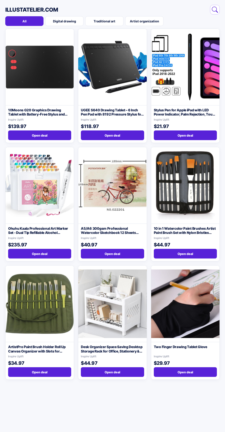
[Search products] (215, 9)
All (24, 21)
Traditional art (104, 21)
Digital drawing (64, 21)
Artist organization (144, 21)
